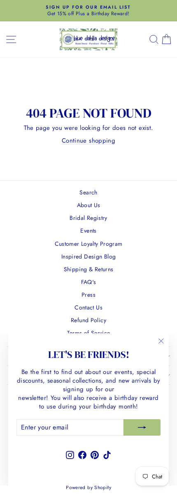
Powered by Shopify (88, 487)
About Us (88, 205)
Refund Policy (88, 320)
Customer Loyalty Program (89, 244)
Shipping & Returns (89, 269)
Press (88, 295)
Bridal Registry (88, 218)
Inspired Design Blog (88, 256)
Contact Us (88, 307)
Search (88, 192)
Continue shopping (88, 140)
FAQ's (88, 282)
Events (88, 230)
